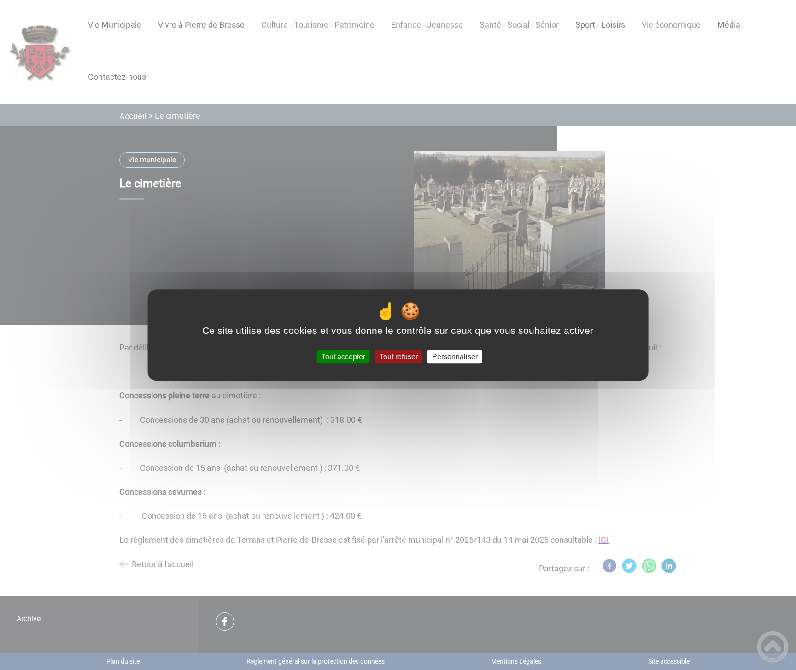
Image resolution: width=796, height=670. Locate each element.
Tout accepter (343, 357)
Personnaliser (455, 357)
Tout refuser (399, 357)
